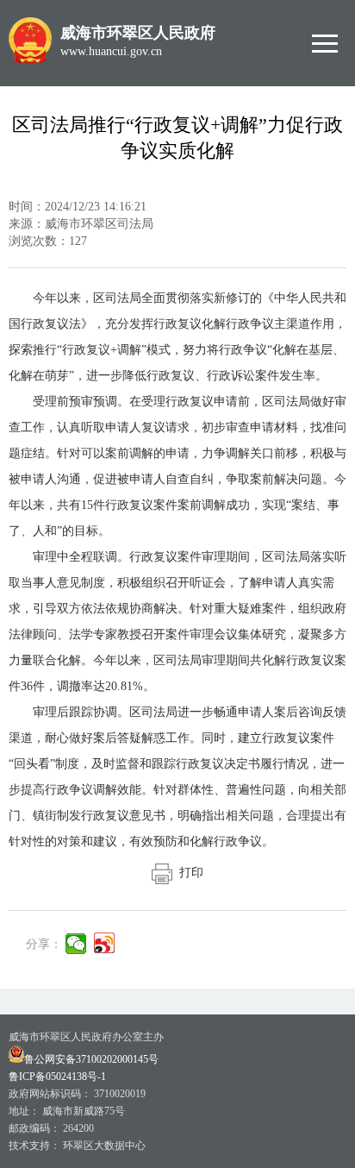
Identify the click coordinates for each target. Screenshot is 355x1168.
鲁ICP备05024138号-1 (57, 1077)
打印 (187, 872)
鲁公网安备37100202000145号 (91, 1059)
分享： (44, 944)
